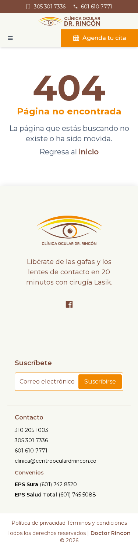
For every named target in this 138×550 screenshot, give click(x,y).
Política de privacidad (38, 523)
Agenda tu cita (104, 37)
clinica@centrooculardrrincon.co (55, 461)
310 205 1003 (31, 430)
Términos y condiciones (97, 523)
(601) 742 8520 (58, 484)
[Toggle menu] (6, 38)
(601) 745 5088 (77, 494)
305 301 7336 (31, 440)
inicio (89, 151)
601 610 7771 (31, 450)
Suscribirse (100, 381)
